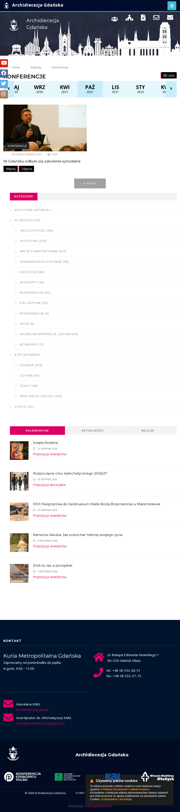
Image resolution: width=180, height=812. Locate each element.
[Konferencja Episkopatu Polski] (22, 776)
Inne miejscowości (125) (41, 396)
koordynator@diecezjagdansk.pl (40, 723)
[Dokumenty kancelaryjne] (143, 18)
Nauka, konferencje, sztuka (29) (49, 334)
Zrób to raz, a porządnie (52, 565)
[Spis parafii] (129, 18)
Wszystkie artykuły (32, 210)
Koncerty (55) (32, 282)
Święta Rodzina (45, 443)
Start (80, 793)
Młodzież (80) (32, 272)
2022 (140, 89)
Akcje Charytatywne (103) (43, 251)
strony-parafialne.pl (98, 806)
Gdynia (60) (30, 375)
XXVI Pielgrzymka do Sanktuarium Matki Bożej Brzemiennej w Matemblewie (96, 504)
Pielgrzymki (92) (34, 303)
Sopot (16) (29, 385)
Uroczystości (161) (36, 230)
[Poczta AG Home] (170, 18)
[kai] (112, 776)
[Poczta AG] (156, 18)
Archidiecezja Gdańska (37, 5)
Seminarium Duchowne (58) (44, 261)
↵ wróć (90, 183)
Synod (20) (24, 406)
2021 (65, 89)
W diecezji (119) (27, 220)
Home (16, 67)
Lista (170, 75)
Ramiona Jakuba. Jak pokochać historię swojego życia (77, 535)
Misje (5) (27, 323)
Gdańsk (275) (31, 365)
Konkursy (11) (31, 344)
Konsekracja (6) (34, 313)
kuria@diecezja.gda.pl (32, 709)
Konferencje (17, 146)
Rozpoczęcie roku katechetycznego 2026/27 (70, 473)
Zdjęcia (27, 169)
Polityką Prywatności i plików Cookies (125, 789)
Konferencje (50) (35, 292)
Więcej (11, 169)
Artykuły (36, 67)
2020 (14, 89)
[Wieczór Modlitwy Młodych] (157, 776)
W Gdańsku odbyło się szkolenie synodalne (42, 161)
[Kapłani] (114, 18)
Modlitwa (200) (33, 241)
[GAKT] (67, 776)
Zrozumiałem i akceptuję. (116, 799)
